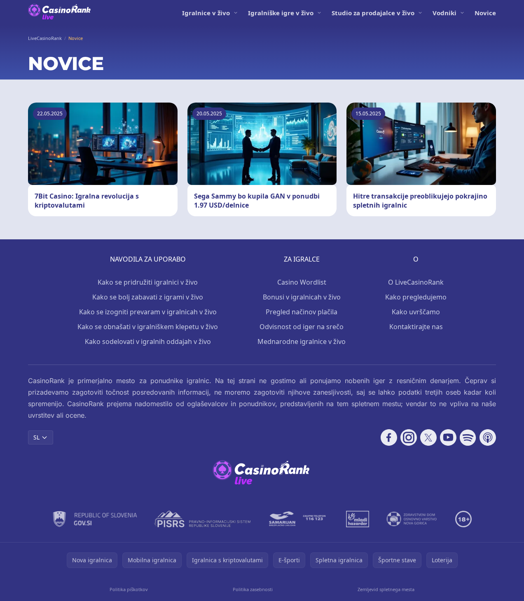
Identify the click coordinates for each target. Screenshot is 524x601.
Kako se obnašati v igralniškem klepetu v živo (147, 326)
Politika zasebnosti (253, 589)
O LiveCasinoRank (416, 282)
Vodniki (444, 13)
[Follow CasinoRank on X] (428, 437)
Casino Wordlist (301, 282)
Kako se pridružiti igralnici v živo (148, 282)
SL (36, 437)
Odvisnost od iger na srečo (302, 326)
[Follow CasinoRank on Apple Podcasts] (488, 437)
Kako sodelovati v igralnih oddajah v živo (148, 341)
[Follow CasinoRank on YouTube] (448, 437)
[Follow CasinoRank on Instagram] (408, 437)
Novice (485, 13)
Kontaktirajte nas (416, 326)
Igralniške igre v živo (280, 13)
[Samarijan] (298, 519)
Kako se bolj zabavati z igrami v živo (147, 297)
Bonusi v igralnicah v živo (302, 297)
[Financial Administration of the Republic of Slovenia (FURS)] (95, 519)
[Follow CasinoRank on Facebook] (389, 437)
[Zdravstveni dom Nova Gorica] (412, 519)
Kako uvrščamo (416, 311)
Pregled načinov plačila (301, 311)
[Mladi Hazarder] (357, 519)
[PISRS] (202, 519)
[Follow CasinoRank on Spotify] (468, 437)
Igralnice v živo (206, 13)
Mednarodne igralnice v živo (301, 341)
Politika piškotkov (129, 589)
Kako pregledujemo (416, 297)
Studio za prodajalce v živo (373, 13)
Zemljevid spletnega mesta (386, 589)
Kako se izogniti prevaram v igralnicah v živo (148, 311)
